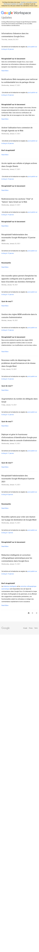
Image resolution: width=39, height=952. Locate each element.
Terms (36, 628)
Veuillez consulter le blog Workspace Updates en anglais (20, 3)
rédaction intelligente (10, 586)
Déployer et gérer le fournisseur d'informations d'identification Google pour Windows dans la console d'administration (19, 437)
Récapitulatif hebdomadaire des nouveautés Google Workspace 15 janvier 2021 (18, 237)
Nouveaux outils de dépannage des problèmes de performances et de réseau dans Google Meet (18, 363)
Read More (4, 71)
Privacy (31, 628)
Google (25, 628)
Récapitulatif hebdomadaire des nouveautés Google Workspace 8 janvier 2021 (17, 479)
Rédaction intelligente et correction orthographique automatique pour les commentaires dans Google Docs (16, 558)
